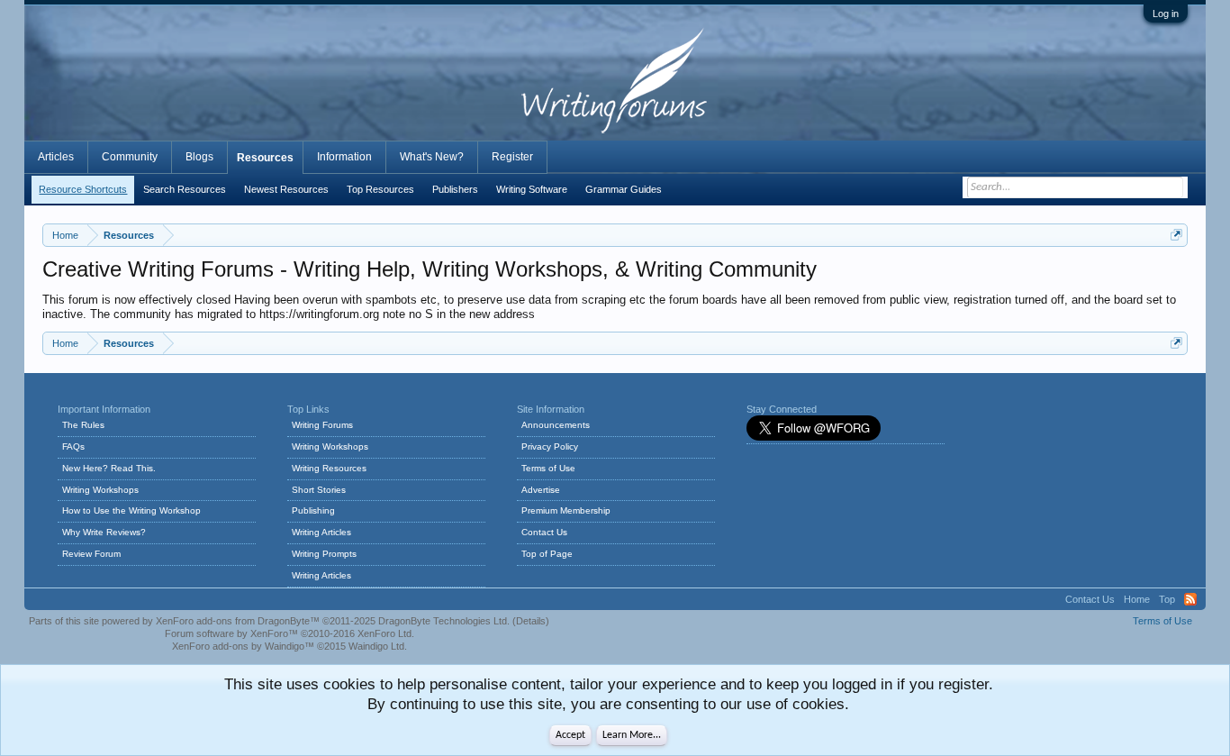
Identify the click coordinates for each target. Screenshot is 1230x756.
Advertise (540, 490)
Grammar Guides (623, 189)
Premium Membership (565, 510)
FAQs (73, 446)
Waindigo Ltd (376, 646)
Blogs (199, 156)
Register (512, 156)
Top (1167, 599)
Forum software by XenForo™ (289, 633)
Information (344, 156)
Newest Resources (286, 189)
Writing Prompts (324, 554)
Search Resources (184, 189)
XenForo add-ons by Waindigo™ (243, 646)
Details (531, 620)
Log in (1166, 13)
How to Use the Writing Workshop (131, 510)
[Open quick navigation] (1176, 235)
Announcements (555, 425)
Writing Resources (329, 468)
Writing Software (531, 189)
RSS (1190, 599)
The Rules (83, 425)
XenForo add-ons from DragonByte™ (238, 620)
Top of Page (547, 554)
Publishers (455, 189)
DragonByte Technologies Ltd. (444, 620)
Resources (265, 157)
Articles (56, 156)
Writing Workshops (100, 490)
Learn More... (631, 735)
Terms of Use (548, 468)
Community (130, 156)
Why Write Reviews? (104, 532)
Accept (570, 735)
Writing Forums (322, 425)
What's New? (432, 156)
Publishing (313, 510)
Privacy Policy (549, 446)
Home (1137, 599)
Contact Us (544, 532)
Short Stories (319, 490)
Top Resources (380, 189)
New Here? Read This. (109, 468)
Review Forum (91, 554)
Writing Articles (321, 532)
